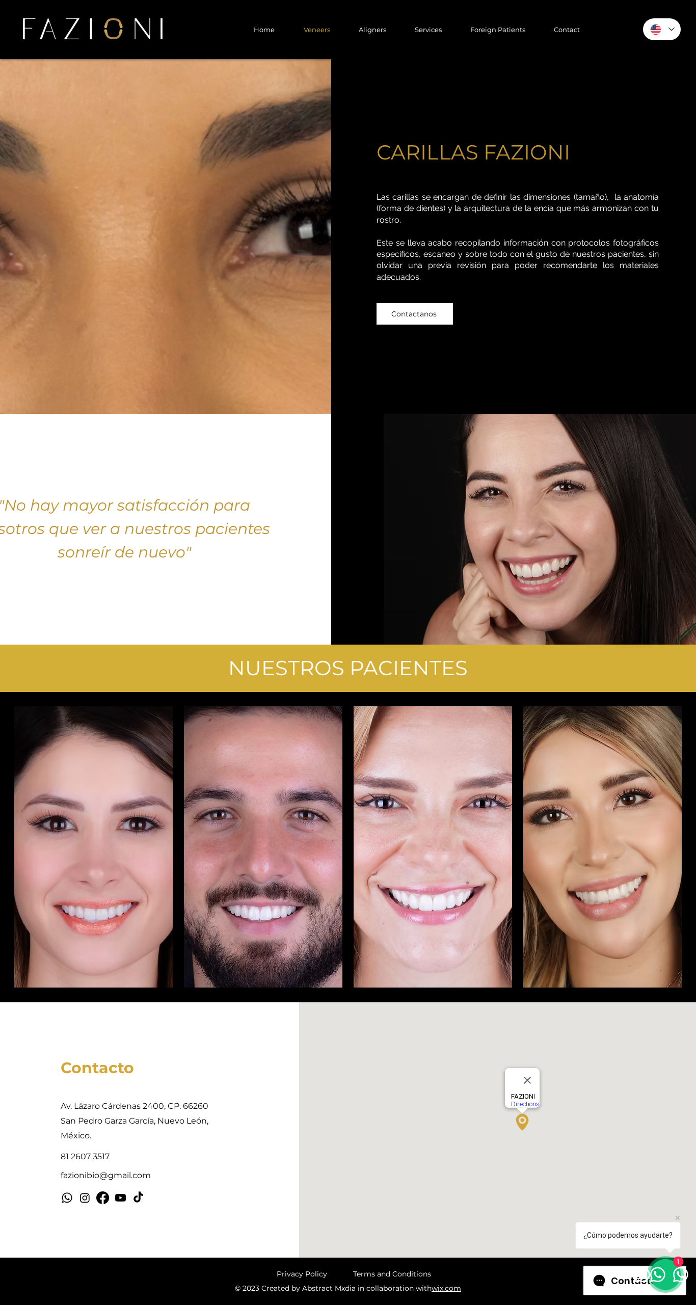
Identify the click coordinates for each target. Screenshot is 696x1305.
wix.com (446, 1288)
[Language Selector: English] (662, 29)
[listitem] (93, 847)
